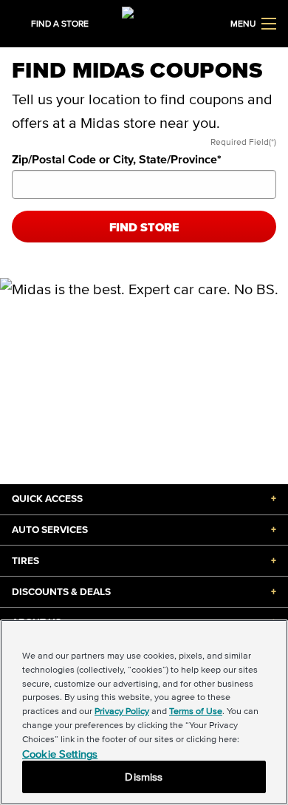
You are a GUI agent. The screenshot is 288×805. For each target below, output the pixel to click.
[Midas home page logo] (144, 22)
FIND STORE (144, 227)
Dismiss (143, 776)
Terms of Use (195, 710)
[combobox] (144, 184)
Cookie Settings (59, 753)
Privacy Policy (122, 710)
